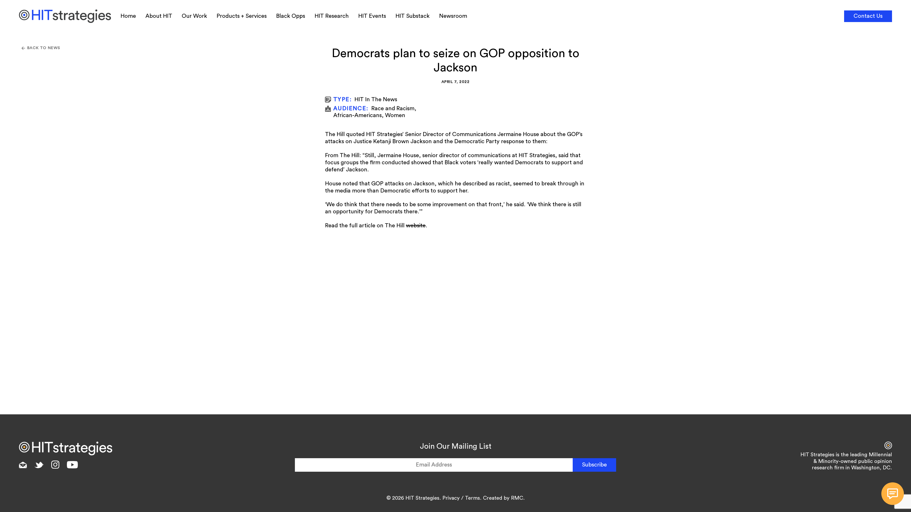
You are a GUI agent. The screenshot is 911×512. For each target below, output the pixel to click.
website (416, 226)
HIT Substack (412, 16)
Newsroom (453, 16)
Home (128, 16)
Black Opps (290, 16)
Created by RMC (503, 498)
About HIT (158, 16)
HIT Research (332, 16)
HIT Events (372, 16)
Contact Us (868, 16)
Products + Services (242, 16)
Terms (472, 498)
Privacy (451, 498)
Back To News (43, 48)
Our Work (194, 16)
